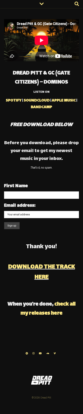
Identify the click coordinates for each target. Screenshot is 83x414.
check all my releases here (48, 309)
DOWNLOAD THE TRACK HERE (41, 272)
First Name (16, 186)
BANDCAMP (41, 107)
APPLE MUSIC (64, 100)
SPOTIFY (14, 100)
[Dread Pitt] (41, 380)
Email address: (19, 206)
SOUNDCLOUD (37, 100)
